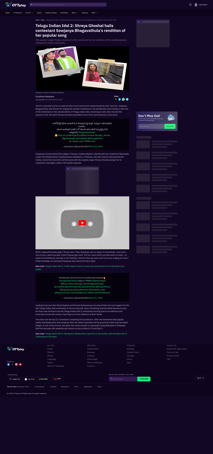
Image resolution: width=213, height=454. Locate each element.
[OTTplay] (16, 4)
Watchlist (91, 347)
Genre (50, 364)
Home (50, 351)
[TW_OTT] (12, 366)
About (129, 361)
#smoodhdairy (77, 294)
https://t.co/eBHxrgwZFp (69, 136)
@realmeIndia (88, 288)
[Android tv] (44, 381)
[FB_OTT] (8, 366)
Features (91, 368)
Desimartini (65, 389)
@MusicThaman (87, 136)
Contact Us (171, 347)
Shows (50, 357)
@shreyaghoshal (95, 139)
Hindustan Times (23, 389)
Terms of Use (172, 354)
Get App (130, 357)
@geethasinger (69, 139)
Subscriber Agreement (177, 351)
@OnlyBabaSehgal (97, 282)
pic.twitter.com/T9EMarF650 (82, 142)
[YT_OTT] (20, 366)
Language (51, 361)
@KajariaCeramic (63, 294)
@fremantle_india (97, 291)
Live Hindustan (39, 389)
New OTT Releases (55, 368)
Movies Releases (94, 364)
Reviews (91, 354)
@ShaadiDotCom (81, 291)
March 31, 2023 (95, 300)
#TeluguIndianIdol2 (86, 133)
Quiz (129, 364)
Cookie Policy (133, 354)
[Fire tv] (57, 381)
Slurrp (99, 389)
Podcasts (131, 347)
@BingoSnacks (66, 291)
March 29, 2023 (95, 147)
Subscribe (170, 126)
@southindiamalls (73, 288)
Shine (76, 389)
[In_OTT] (16, 366)
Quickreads (92, 361)
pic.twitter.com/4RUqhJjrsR (97, 294)
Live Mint (53, 389)
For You (50, 347)
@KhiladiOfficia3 (102, 288)
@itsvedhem (81, 139)
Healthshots (88, 389)
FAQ (169, 361)
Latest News (92, 351)
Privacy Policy (173, 357)
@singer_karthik (102, 136)
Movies (50, 354)
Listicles (91, 357)
